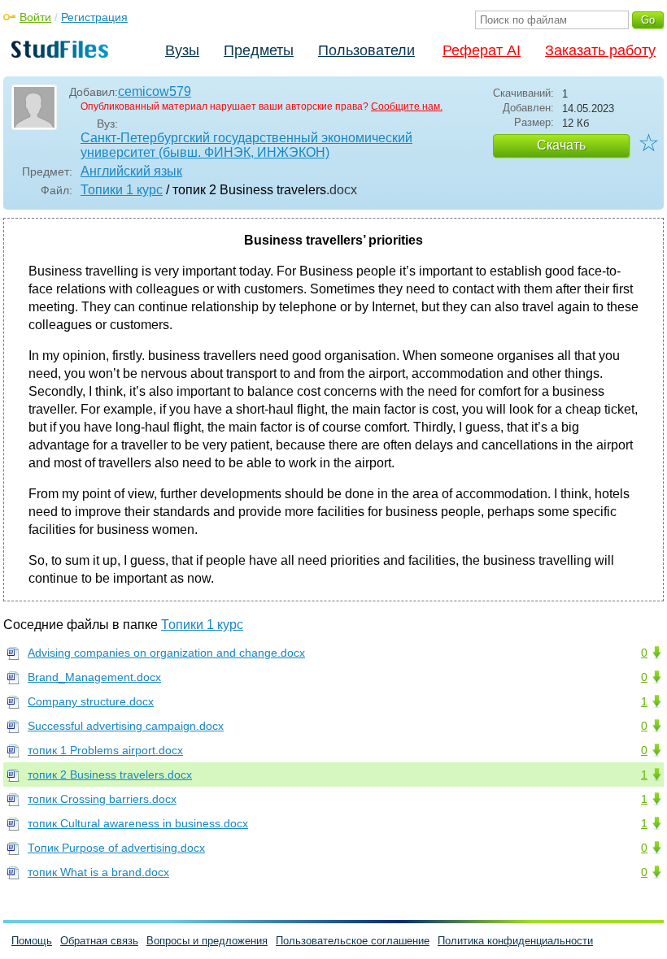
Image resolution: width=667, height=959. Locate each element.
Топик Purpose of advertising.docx (116, 847)
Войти (35, 17)
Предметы (259, 50)
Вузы (182, 50)
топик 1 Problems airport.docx (105, 750)
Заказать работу (600, 50)
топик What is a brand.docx (98, 872)
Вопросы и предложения (207, 941)
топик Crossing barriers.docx (102, 798)
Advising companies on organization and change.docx (166, 652)
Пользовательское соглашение (352, 941)
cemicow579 (154, 91)
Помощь (31, 941)
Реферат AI (481, 50)
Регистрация (94, 17)
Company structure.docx (91, 701)
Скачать (561, 145)
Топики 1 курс (122, 190)
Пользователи (366, 50)
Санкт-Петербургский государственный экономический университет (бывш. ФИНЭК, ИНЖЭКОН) (246, 145)
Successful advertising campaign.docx (126, 725)
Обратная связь (99, 941)
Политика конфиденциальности (515, 941)
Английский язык (131, 171)
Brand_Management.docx (94, 676)
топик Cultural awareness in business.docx (138, 823)
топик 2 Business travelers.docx (110, 774)
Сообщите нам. (406, 106)
